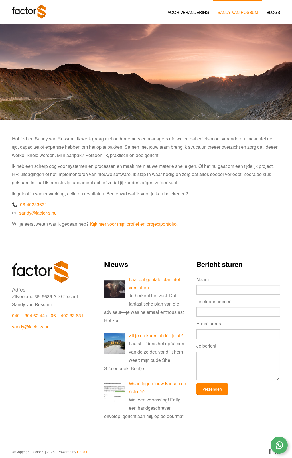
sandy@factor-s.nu (38, 212)
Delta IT (83, 451)
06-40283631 (33, 204)
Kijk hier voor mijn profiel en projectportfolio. (134, 224)
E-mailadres (208, 323)
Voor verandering (188, 12)
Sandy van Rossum (238, 12)
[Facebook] (270, 451)
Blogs (273, 12)
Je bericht (206, 345)
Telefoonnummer (213, 301)
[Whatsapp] (279, 445)
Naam (202, 279)
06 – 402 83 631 (67, 315)
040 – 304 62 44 (28, 315)
